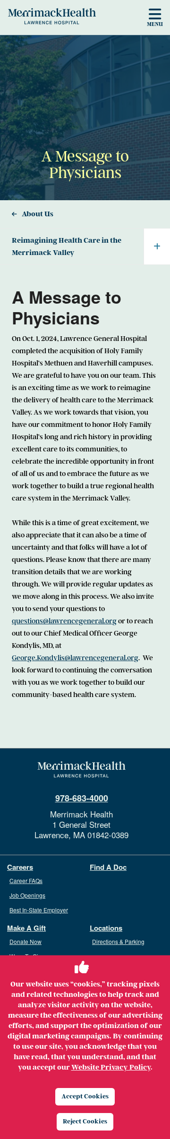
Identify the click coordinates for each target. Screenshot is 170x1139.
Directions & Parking (118, 941)
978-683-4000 (81, 798)
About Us (37, 214)
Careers (20, 867)
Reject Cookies (85, 1121)
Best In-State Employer (38, 910)
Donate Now (25, 941)
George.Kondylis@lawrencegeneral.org (75, 658)
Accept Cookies (85, 1096)
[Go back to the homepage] (81, 769)
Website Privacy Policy (111, 1067)
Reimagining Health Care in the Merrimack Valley (66, 246)
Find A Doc (108, 867)
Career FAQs (25, 880)
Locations (106, 928)
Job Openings (27, 895)
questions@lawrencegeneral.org (64, 621)
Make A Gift (26, 928)
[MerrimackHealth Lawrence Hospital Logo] (52, 16)
